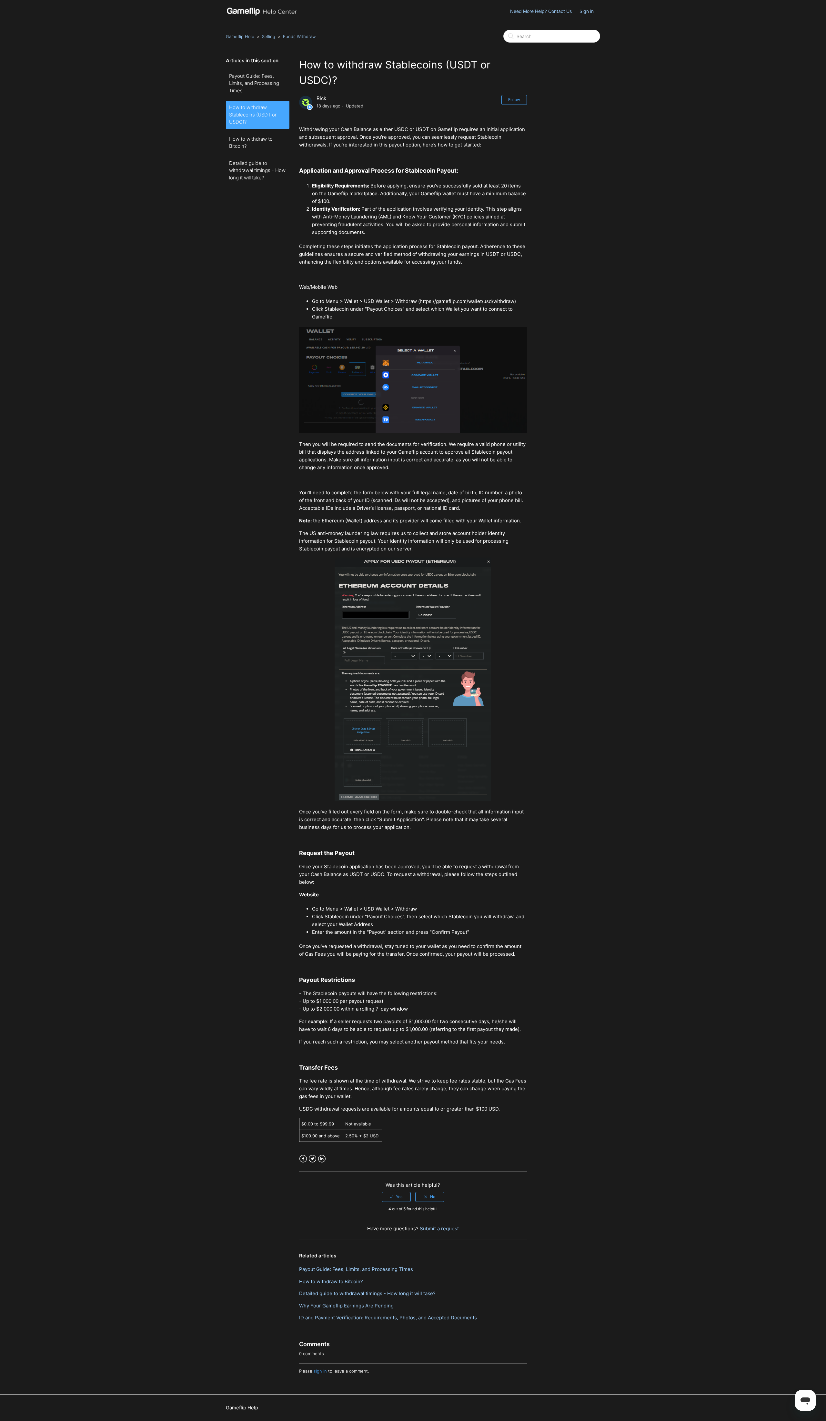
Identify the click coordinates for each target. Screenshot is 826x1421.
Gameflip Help (240, 36)
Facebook (303, 1159)
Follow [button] (514, 99)
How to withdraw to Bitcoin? (251, 142)
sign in (320, 1371)
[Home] (261, 15)
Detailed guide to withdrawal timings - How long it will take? (257, 170)
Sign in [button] (586, 11)
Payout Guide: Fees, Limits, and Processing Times (254, 83)
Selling (268, 36)
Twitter (312, 1159)
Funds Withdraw (299, 36)
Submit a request (439, 1228)
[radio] (396, 1197)
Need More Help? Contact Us (541, 11)
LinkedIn (322, 1159)
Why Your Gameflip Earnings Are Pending (346, 1306)
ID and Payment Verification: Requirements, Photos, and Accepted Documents (388, 1318)
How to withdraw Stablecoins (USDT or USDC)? (253, 114)
